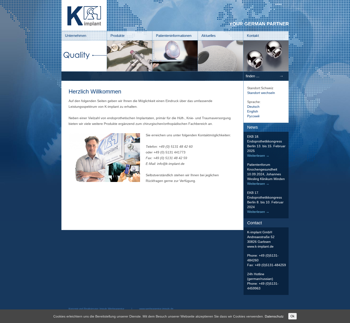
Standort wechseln (261, 93)
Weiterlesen (258, 155)
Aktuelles (208, 36)
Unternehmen (75, 36)
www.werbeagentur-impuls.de (156, 308)
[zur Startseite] (84, 30)
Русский (253, 116)
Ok (292, 316)
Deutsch (253, 106)
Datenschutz (274, 316)
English (252, 111)
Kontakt (253, 36)
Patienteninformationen (173, 36)
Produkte (117, 36)
